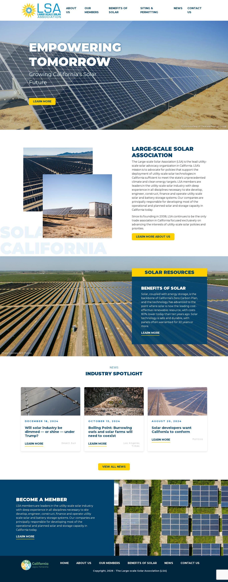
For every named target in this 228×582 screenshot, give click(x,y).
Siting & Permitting (149, 10)
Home (64, 563)
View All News (114, 466)
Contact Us (194, 10)
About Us (71, 10)
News (178, 8)
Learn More (42, 101)
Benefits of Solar (118, 10)
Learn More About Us (153, 236)
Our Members (92, 10)
